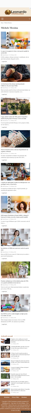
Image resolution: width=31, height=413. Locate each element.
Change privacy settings (26, 411)
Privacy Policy (15, 397)
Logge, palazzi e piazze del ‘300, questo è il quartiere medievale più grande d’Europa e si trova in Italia (14, 117)
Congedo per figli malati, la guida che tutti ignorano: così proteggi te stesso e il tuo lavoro (15, 183)
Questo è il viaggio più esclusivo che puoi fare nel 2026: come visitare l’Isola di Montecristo (20, 361)
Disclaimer (24, 397)
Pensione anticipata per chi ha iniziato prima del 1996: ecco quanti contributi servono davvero (14, 282)
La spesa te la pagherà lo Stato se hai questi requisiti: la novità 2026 (19, 368)
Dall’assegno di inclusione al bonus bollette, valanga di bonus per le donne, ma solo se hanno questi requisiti (14, 216)
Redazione (6, 397)
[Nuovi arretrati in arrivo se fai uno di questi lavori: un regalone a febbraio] (15, 139)
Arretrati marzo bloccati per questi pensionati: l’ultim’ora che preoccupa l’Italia (13, 85)
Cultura (4, 112)
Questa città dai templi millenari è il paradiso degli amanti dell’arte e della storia (20, 389)
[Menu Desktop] (2, 19)
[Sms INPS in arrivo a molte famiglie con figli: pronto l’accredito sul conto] (15, 303)
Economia (4, 46)
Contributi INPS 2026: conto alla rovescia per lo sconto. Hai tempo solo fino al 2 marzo (20, 347)
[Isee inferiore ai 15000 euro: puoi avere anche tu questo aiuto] (15, 237)
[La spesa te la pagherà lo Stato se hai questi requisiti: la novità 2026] (15, 40)
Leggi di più (4, 61)
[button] (29, 19)
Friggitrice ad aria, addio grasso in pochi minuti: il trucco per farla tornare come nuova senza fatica (20, 340)
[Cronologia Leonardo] (15, 12)
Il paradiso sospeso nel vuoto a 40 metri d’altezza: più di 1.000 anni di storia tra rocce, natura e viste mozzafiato (20, 375)
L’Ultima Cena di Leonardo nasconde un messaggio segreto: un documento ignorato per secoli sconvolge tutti (20, 355)
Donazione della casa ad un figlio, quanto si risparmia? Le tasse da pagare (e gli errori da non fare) (20, 383)
